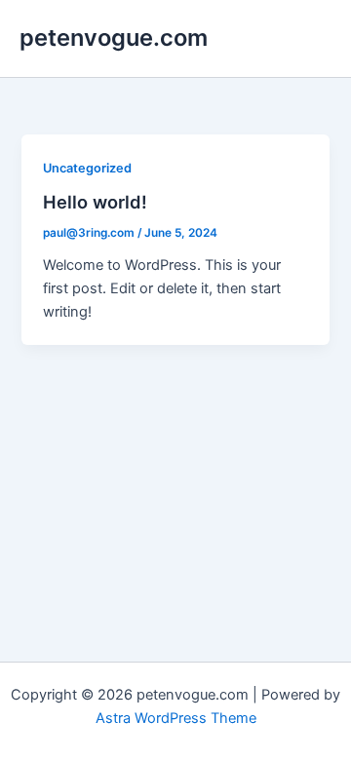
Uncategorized (87, 168)
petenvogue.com (114, 37)
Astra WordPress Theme (176, 718)
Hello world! (95, 201)
